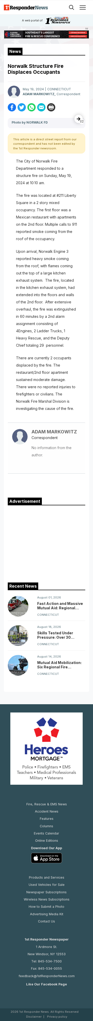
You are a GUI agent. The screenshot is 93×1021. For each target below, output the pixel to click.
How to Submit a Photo (46, 907)
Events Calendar (46, 833)
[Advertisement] (46, 542)
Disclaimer (34, 1016)
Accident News (46, 811)
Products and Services (46, 877)
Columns (46, 826)
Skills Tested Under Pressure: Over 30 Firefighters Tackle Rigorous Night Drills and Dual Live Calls (60, 635)
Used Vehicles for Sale (47, 885)
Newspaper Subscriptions (46, 892)
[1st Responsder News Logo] (26, 7)
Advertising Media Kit (46, 914)
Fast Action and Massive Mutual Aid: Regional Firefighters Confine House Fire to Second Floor (60, 605)
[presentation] (78, 119)
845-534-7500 (50, 961)
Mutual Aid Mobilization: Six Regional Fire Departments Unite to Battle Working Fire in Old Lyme (60, 664)
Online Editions (46, 840)
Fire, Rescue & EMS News (46, 804)
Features (46, 819)
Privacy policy (57, 1016)
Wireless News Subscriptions (46, 899)
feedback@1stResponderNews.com (47, 976)
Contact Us (46, 921)
